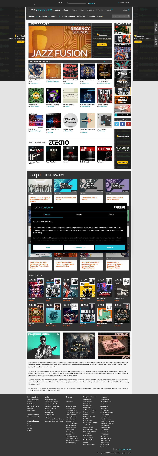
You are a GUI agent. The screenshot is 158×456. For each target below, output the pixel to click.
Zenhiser (84, 132)
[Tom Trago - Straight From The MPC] (122, 289)
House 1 (65, 162)
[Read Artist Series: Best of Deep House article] (65, 185)
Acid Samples (104, 404)
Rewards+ (109, 10)
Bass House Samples (89, 431)
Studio (58, 193)
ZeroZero (31, 323)
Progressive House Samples (88, 413)
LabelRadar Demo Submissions (54, 421)
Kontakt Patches (105, 417)
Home (29, 424)
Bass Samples (87, 420)
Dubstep (31, 300)
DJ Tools (85, 418)
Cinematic (117, 326)
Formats (43, 16)
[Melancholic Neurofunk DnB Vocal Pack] (70, 289)
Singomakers (103, 106)
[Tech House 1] (87, 153)
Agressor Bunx (68, 298)
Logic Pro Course (50, 417)
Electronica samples (89, 444)
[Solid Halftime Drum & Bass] (70, 71)
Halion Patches (104, 414)
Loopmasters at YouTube (52, 404)
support (156, 41)
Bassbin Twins (119, 298)
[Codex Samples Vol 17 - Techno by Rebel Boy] (122, 65)
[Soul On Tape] (104, 120)
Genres (31, 16)
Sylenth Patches (105, 440)
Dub (29, 326)
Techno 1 (100, 162)
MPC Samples (104, 425)
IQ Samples (51, 106)
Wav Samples (104, 447)
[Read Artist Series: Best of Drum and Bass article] (117, 185)
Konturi (67, 106)
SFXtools (50, 132)
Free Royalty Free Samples (88, 441)
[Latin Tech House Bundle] (122, 108)
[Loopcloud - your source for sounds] (101, 31)
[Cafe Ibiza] (36, 120)
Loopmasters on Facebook (122, 124)
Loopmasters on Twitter (116, 124)
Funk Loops (86, 403)
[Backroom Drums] (114, 346)
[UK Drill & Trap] (87, 289)
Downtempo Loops (71, 410)
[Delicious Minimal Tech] (36, 71)
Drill (81, 300)
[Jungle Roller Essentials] (122, 56)
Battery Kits (103, 408)
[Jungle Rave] (36, 95)
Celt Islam (31, 298)
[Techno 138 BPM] (104, 95)
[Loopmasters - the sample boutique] (49, 10)
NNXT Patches (104, 430)
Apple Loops (104, 406)
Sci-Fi (99, 326)
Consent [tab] (47, 214)
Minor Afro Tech (51, 162)
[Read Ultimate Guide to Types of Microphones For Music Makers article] (40, 185)
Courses (91, 16)
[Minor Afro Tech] (53, 153)
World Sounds (70, 430)
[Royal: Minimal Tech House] (87, 71)
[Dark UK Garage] (70, 120)
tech (31, 193)
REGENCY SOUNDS (53, 81)
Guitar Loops (87, 399)
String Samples (87, 407)
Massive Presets (88, 427)
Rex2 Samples (104, 434)
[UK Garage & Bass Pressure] (104, 289)
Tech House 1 (84, 162)
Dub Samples (87, 405)
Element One (68, 131)
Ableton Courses (49, 414)
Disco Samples (70, 432)
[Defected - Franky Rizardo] (122, 100)
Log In (82, 10)
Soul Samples (70, 434)
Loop (100, 16)
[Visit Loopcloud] (122, 149)
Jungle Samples (88, 438)
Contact (29, 402)
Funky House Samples (90, 397)
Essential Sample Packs (90, 429)
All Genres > (70, 401)
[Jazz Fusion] (53, 71)
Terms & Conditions (33, 414)
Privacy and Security (33, 417)
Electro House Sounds (72, 440)
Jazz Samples (70, 421)
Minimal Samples (71, 442)
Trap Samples (87, 433)
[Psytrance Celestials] (53, 95)
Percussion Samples (72, 423)
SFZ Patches (104, 436)
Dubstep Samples (71, 436)
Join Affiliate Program (33, 406)
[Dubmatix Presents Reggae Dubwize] (36, 315)
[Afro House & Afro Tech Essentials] (104, 71)
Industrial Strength (36, 131)
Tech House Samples (89, 410)
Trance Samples (71, 427)
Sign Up (75, 10)
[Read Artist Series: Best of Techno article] (91, 185)
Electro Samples (71, 414)
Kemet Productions (104, 83)
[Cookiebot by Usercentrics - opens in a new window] (115, 207)
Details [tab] (79, 214)
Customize (78, 247)
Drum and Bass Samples (73, 412)
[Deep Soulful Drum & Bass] (53, 315)
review (32, 258)
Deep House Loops (71, 438)
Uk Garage (100, 300)
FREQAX (83, 323)
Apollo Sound (86, 106)
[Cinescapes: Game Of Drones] (79, 346)
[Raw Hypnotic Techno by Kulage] (122, 82)
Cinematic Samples (89, 416)
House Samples (70, 419)
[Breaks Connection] (53, 289)
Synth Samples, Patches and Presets (90, 424)
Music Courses (49, 412)
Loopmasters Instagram (51, 402)
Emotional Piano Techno (34, 162)
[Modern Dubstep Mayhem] (36, 289)
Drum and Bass (51, 326)
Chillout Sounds (70, 408)
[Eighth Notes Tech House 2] (122, 39)
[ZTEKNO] (59, 144)
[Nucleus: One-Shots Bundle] (70, 315)
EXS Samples (104, 410)
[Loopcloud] (12, 44)
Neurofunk (66, 300)
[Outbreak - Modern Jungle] (122, 30)
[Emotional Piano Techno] (36, 153)
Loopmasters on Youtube (128, 124)
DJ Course (48, 410)
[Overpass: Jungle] (122, 48)
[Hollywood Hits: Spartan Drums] (122, 315)
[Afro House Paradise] (122, 91)
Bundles (81, 16)
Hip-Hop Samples (71, 417)
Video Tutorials (104, 445)
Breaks (48, 300)
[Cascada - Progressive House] (87, 120)
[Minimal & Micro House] (122, 74)
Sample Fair (85, 83)
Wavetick (101, 131)
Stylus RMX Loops (105, 438)
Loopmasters (34, 83)
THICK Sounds (35, 106)
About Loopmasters (33, 399)
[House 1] (70, 153)
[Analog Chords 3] (70, 95)
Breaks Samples (71, 406)
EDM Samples (87, 435)
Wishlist (100, 10)
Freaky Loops (69, 83)
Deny (48, 247)
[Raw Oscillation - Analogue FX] (104, 315)
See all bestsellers (124, 115)
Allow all (110, 247)
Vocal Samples (87, 401)
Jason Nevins (118, 323)
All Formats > (104, 399)
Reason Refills (104, 432)
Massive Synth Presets (107, 421)
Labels (54, 16)
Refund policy (31, 404)
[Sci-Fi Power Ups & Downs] (53, 120)
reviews (156, 28)
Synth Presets (68, 16)
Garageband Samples (106, 412)
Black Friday (31, 410)
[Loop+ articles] (46, 178)
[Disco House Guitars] (43, 346)
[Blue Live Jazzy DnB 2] (87, 95)
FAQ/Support (91, 10)
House (116, 300)
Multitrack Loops (105, 427)
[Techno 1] (104, 153)
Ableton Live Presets (106, 402)
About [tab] (111, 214)
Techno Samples (71, 425)
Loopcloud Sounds (50, 399)
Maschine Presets (105, 419)
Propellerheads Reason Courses (54, 419)
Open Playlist (124, 3)
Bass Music (67, 326)
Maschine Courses (50, 408)
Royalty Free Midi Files (107, 423)
